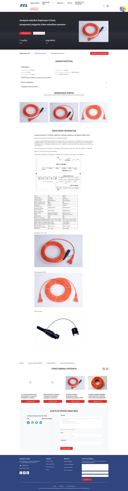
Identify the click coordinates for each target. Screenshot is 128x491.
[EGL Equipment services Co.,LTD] (24, 5)
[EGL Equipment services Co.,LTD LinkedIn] (27, 473)
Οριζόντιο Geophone (68, 467)
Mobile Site (61, 486)
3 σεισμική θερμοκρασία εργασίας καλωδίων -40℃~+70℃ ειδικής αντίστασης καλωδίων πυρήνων (95, 398)
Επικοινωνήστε (66, 448)
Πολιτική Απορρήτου (70, 486)
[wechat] (36, 422)
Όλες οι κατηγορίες (68, 470)
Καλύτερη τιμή (25, 33)
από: (62, 432)
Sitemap (54, 486)
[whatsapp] (32, 422)
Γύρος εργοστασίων (50, 464)
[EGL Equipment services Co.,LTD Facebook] (21, 473)
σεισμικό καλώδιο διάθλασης (35, 363)
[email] (28, 422)
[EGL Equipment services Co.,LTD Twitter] (24, 473)
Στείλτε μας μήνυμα (39, 33)
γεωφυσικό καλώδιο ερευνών (67, 363)
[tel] (45, 422)
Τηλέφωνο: (64, 440)
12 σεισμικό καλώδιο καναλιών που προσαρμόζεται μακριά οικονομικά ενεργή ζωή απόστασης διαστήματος (74, 398)
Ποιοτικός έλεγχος (50, 466)
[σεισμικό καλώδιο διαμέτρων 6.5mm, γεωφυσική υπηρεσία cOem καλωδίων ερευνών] (93, 31)
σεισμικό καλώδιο (51, 363)
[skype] (40, 422)
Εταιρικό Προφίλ (49, 461)
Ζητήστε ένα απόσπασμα (99, 53)
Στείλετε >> (86, 479)
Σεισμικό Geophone (68, 461)
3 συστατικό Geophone (69, 464)
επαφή (47, 469)
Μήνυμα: (63, 415)
